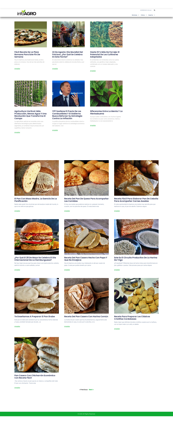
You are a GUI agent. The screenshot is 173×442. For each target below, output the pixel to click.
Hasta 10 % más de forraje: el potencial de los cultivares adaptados (104, 54)
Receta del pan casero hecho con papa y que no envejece (85, 258)
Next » (91, 389)
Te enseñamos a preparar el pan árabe (34, 316)
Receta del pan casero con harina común (86, 316)
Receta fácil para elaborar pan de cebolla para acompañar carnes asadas (136, 199)
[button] (154, 10)
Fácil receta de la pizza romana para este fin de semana (27, 54)
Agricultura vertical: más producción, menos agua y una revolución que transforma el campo (30, 115)
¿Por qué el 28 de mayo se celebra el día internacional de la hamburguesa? (35, 258)
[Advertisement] (54, 428)
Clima (143, 15)
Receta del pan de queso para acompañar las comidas (86, 199)
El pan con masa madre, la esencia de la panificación (35, 199)
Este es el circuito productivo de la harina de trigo (135, 258)
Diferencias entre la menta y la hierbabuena (106, 112)
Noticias (134, 15)
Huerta (150, 15)
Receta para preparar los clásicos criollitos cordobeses (132, 317)
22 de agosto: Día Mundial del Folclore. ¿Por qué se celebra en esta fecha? (67, 54)
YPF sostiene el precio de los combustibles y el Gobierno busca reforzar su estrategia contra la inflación (67, 115)
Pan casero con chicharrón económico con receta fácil (34, 376)
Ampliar (17, 68)
